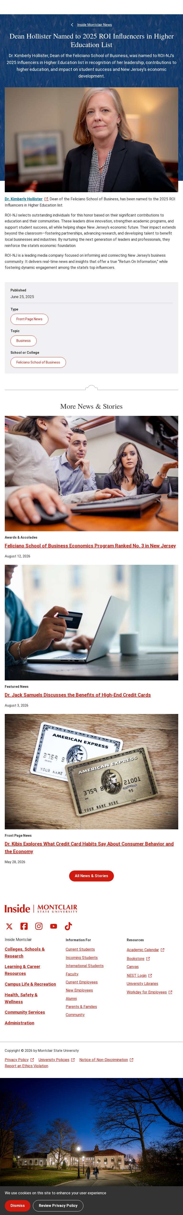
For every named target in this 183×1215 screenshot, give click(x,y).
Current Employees (82, 982)
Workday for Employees (147, 992)
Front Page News (29, 319)
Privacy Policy (17, 1060)
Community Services (25, 1012)
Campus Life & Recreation (30, 984)
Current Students (80, 949)
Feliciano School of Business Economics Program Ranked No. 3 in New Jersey (90, 546)
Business (23, 341)
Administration (19, 1022)
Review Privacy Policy (58, 1205)
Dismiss (17, 1205)
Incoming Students (82, 957)
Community (75, 1015)
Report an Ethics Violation (26, 1066)
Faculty (72, 974)
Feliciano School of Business (38, 362)
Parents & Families (81, 1006)
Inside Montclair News (94, 25)
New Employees (79, 990)
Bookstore (135, 958)
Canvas (133, 966)
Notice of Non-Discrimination (103, 1060)
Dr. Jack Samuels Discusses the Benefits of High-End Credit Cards (78, 695)
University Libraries (142, 983)
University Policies (54, 1060)
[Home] (41, 908)
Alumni (71, 998)
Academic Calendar (143, 950)
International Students (85, 966)
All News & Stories (91, 876)
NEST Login (137, 975)
